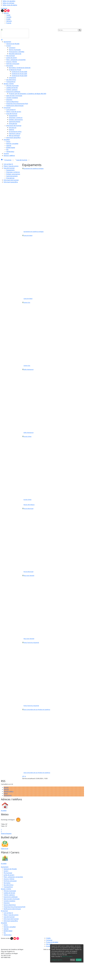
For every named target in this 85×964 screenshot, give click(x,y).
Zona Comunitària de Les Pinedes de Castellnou (37, 772)
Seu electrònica (8, 885)
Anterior (3, 833)
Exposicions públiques (11, 897)
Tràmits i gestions (9, 895)
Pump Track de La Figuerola (31, 705)
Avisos (6, 793)
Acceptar (78, 960)
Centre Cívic (27, 365)
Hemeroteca (7, 935)
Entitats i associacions (13, 174)
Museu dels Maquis (29, 504)
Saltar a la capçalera (9, 1)
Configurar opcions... (57, 960)
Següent (8, 833)
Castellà (8, 17)
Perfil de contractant (10, 881)
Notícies (6, 789)
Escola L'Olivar (27, 499)
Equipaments (10, 170)
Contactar (4, 8)
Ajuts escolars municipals (12, 899)
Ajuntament (4, 867)
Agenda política (8, 791)
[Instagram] (8, 10)
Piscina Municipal (28, 571)
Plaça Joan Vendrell (29, 638)
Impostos (7, 903)
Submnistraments (12, 176)
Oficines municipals (10, 891)
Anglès (8, 19)
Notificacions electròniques (12, 909)
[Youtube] (5, 10)
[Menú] (2, 40)
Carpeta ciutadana (9, 901)
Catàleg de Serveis (9, 893)
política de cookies (67, 956)
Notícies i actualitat (10, 927)
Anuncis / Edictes (9, 879)
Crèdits (48, 938)
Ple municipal (8, 873)
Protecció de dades (52, 942)
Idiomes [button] (6, 13)
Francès (8, 23)
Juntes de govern (9, 875)
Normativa (7, 883)
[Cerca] (79, 30)
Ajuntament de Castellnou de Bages (34, 231)
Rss (5, 933)
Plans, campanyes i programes (13, 877)
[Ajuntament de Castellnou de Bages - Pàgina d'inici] (15, 33)
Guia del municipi (21, 160)
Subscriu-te (4, 848)
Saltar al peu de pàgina (10, 5)
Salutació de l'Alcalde (10, 869)
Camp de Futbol (28, 298)
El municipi (8, 160)
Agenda (6, 787)
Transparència (8, 887)
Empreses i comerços (13, 172)
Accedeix (3, 810)
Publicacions (8, 795)
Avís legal (49, 944)
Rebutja (72, 960)
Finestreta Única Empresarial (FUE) (14, 907)
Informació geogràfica (11, 182)
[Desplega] (13, 160)
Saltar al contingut (8, 3)
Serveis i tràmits (6, 889)
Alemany (9, 21)
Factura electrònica (10, 905)
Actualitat (4, 923)
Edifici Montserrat (28, 432)
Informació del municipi (11, 180)
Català (8, 15)
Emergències (10, 178)
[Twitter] (2, 10)
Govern (6, 871)
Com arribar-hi (8, 164)
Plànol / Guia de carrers (11, 166)
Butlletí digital (8, 931)
